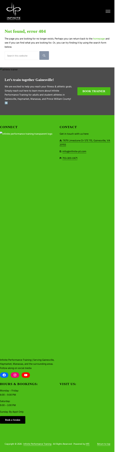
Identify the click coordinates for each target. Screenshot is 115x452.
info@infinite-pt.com (74, 151)
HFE (88, 444)
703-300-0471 (69, 158)
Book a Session (12, 420)
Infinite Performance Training (37, 444)
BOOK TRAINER (94, 91)
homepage (99, 38)
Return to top (103, 444)
